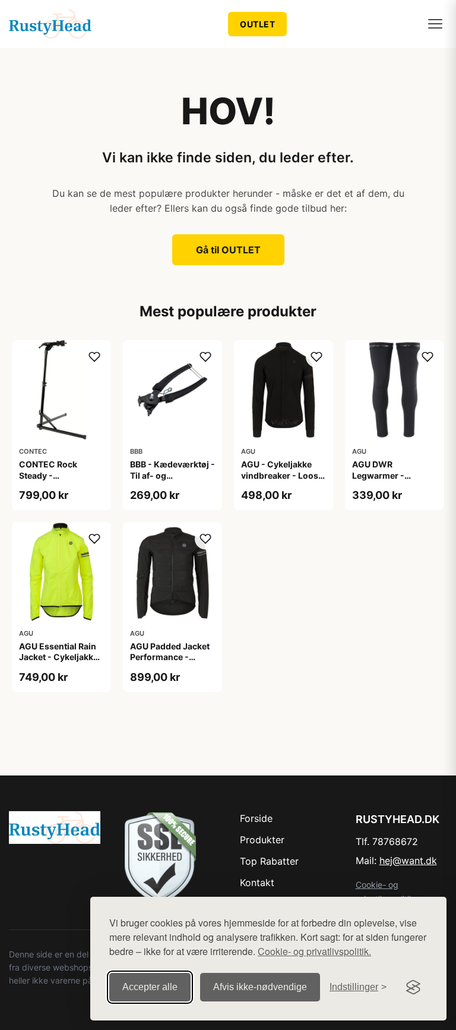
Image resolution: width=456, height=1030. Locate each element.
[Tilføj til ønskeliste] (94, 357)
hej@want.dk (408, 860)
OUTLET (257, 24)
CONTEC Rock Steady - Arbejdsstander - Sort (53, 480)
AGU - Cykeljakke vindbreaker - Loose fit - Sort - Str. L (282, 475)
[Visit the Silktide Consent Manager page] (413, 987)
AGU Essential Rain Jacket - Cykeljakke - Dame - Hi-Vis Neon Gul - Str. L (61, 662)
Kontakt (257, 882)
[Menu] (435, 24)
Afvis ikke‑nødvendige (260, 987)
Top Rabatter (269, 861)
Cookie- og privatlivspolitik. (314, 951)
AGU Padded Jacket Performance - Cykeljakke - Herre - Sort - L (170, 662)
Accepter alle (150, 987)
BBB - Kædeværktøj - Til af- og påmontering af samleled (172, 480)
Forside (256, 818)
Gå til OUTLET (228, 250)
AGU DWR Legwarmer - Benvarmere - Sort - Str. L (392, 480)
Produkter (262, 840)
